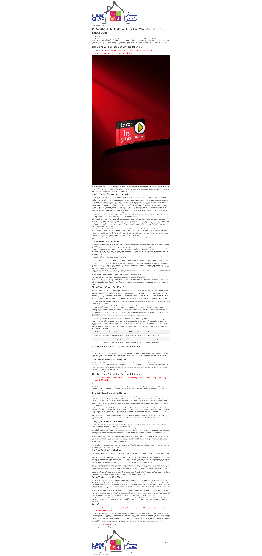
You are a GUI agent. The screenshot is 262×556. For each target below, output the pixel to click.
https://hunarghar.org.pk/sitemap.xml (106, 524)
